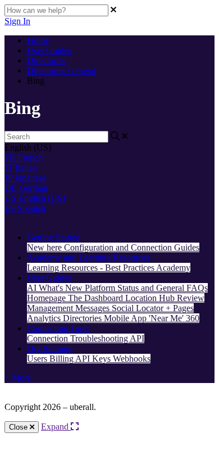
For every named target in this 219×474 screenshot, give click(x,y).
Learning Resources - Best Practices (91, 267)
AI (33, 288)
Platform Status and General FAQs (146, 288)
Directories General (61, 70)
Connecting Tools (58, 328)
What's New (62, 288)
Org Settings (49, 348)
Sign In (17, 21)
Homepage (47, 298)
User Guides (49, 50)
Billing (62, 358)
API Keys (94, 358)
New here (45, 247)
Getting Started (53, 237)
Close (19, 427)
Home (38, 40)
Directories (46, 60)
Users (38, 358)
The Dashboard (96, 298)
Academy (173, 267)
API (137, 338)
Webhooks (131, 358)
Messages (93, 308)
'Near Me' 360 (174, 318)
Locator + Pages (165, 308)
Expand (56, 426)
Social (124, 308)
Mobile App (126, 318)
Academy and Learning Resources (88, 257)
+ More (17, 377)
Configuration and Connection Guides (131, 247)
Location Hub (151, 298)
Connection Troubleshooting (78, 338)
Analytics (45, 318)
